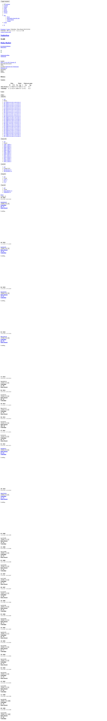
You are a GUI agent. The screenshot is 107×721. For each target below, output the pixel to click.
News (8, 17)
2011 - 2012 (7, 155)
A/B (5, 179)
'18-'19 (2, 293)
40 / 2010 (12, 116)
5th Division (8, 171)
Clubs (5, 8)
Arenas (5, 12)
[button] (53, 205)
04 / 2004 (12, 131)
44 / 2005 (12, 127)
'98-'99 (2, 700)
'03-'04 (2, 674)
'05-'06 (2, 620)
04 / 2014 (12, 109)
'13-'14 (2, 382)
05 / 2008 (12, 120)
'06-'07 (2, 593)
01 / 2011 (12, 115)
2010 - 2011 (7, 154)
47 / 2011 (12, 113)
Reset (2, 194)
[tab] (53, 205)
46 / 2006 (12, 124)
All (4, 99)
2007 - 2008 (7, 151)
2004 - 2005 (7, 147)
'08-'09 (2, 539)
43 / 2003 (12, 133)
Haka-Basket (8, 190)
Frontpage (3, 29)
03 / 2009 (12, 117)
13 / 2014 (12, 108)
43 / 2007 (12, 122)
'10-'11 (2, 450)
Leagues (6, 5)
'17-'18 (2, 338)
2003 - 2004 (7, 146)
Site (5, 15)
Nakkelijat (7, 192)
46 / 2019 (12, 103)
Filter (2, 95)
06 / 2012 (12, 112)
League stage (7, 32)
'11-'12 (2, 423)
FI (4, 25)
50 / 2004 (12, 130)
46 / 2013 (12, 110)
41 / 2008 (12, 119)
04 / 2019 (12, 105)
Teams (5, 9)
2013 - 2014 (7, 157)
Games (5, 7)
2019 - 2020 (7, 161)
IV (6, 203)
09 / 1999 (12, 136)
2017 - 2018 (7, 158)
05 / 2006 (12, 126)
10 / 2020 (12, 102)
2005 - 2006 (7, 148)
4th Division (7, 169)
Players (5, 11)
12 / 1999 (12, 134)
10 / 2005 (12, 129)
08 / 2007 (12, 123)
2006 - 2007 (7, 150)
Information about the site (13, 18)
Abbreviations (10, 19)
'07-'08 (2, 566)
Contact (9, 21)
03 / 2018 (12, 106)
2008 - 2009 (7, 153)
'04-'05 (2, 647)
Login (5, 22)
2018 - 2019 (7, 160)
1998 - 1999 (7, 144)
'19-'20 (2, 203)
